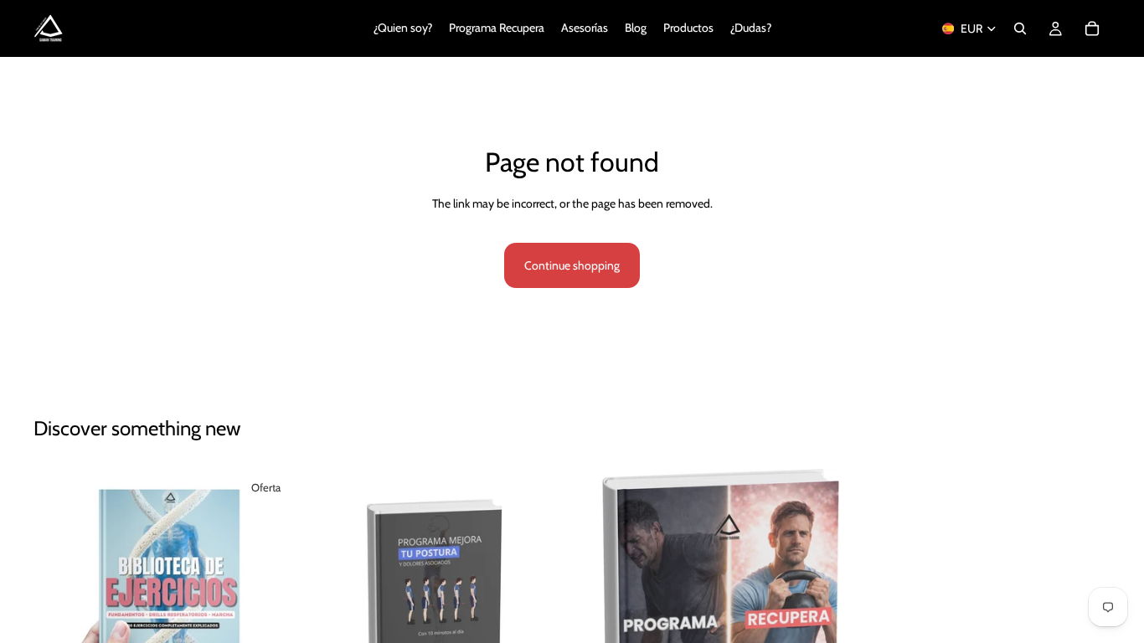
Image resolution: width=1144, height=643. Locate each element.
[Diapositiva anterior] (58, 600)
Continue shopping (572, 265)
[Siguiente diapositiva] (270, 600)
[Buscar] (1020, 28)
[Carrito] (1092, 28)
